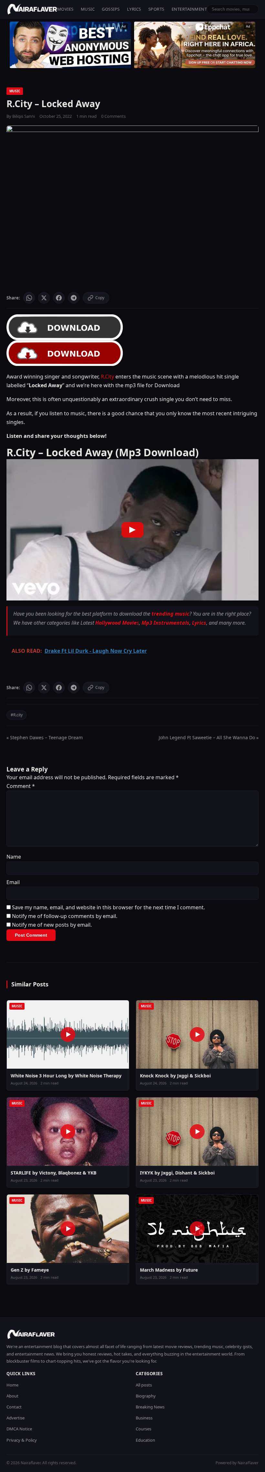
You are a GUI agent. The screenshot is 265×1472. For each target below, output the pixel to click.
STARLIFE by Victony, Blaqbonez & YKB (53, 1173)
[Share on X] (44, 298)
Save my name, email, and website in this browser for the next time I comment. (108, 907)
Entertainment (189, 9)
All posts (144, 1385)
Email (13, 882)
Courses (143, 1429)
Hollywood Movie (116, 622)
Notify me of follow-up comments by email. (64, 916)
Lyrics (134, 9)
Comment (20, 786)
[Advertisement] (194, 45)
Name (13, 856)
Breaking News (150, 1407)
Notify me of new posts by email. (52, 924)
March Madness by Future (169, 1270)
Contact (14, 1407)
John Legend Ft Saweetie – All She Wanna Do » (209, 737)
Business (144, 1418)
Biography (146, 1396)
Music (88, 9)
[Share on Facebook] (59, 298)
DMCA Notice (19, 1429)
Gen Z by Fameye (30, 1270)
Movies (65, 9)
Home (12, 1385)
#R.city (17, 715)
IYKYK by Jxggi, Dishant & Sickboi (177, 1173)
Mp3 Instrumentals (165, 622)
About (12, 1396)
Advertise (15, 1418)
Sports (156, 9)
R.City (107, 376)
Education (145, 1440)
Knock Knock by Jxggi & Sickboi (175, 1076)
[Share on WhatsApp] (29, 298)
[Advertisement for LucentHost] (70, 45)
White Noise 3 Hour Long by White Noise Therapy (66, 1076)
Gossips (111, 9)
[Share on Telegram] (74, 298)
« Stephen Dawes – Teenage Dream (44, 737)
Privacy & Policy (21, 1440)
